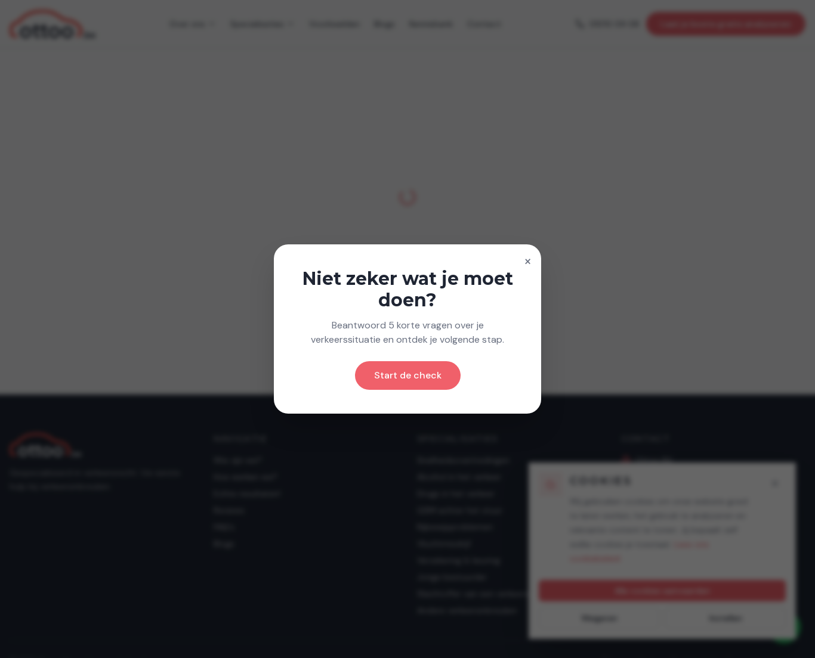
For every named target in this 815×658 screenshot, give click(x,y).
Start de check (408, 375)
